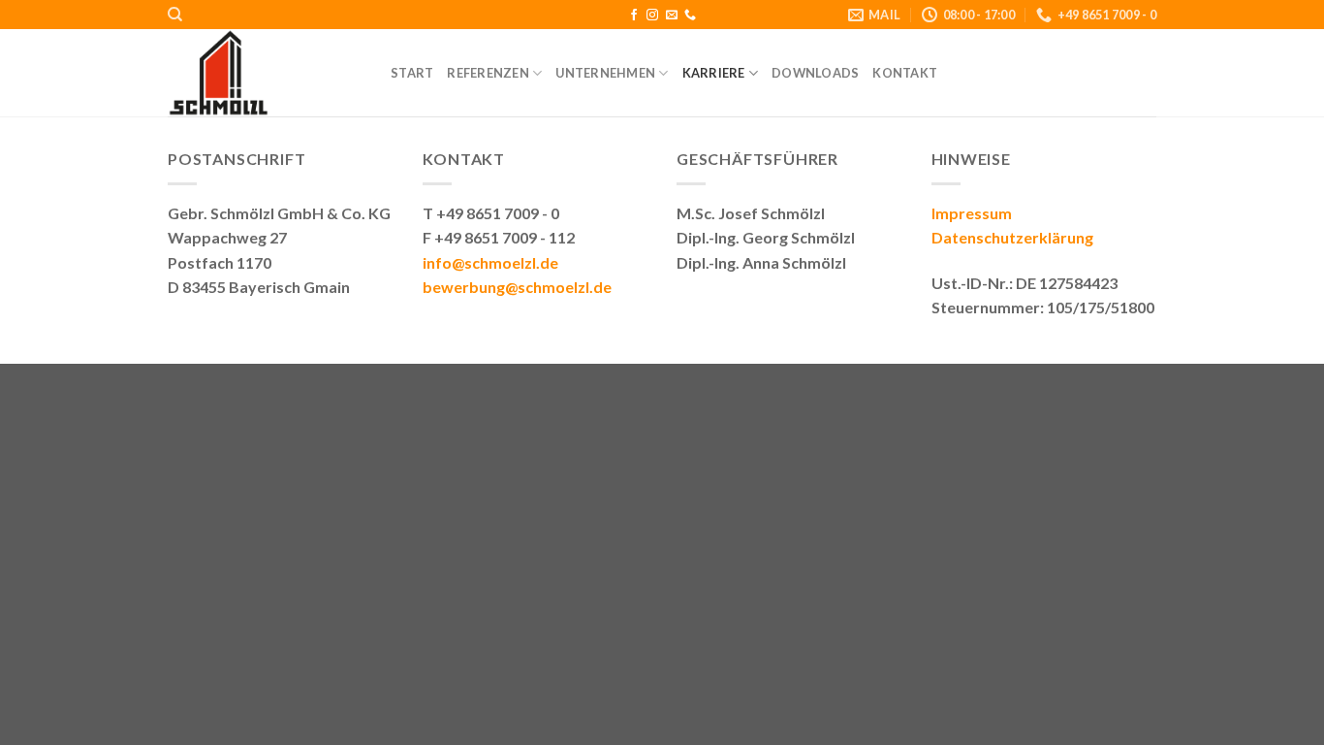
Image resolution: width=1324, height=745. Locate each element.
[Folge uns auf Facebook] (634, 15)
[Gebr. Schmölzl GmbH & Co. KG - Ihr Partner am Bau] (265, 72)
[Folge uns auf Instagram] (652, 15)
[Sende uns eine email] (672, 15)
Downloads (815, 73)
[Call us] (690, 15)
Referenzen (488, 73)
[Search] (175, 14)
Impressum (971, 213)
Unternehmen (605, 73)
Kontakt (904, 73)
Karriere (713, 73)
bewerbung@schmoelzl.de (517, 286)
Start (412, 73)
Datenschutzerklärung (1012, 237)
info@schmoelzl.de (490, 262)
